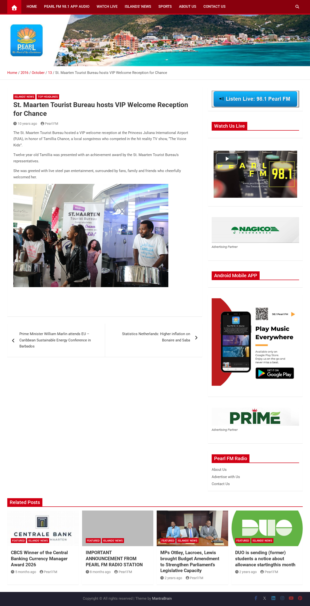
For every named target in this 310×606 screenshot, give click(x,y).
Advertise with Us (226, 477)
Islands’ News (138, 6)
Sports (165, 6)
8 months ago (100, 572)
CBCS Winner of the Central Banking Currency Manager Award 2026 (39, 558)
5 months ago (25, 572)
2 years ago (173, 578)
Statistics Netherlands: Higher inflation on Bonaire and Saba (156, 337)
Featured (18, 540)
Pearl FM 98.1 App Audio (66, 6)
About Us (187, 6)
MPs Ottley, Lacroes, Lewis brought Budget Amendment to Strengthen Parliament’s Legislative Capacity (189, 561)
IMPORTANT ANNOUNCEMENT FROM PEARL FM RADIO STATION (114, 558)
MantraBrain (162, 598)
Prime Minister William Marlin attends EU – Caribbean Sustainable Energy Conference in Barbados (55, 340)
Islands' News (24, 96)
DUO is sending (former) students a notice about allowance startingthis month (265, 558)
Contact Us (214, 6)
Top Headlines (48, 96)
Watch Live (107, 6)
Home (32, 6)
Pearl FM (51, 124)
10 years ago (27, 124)
